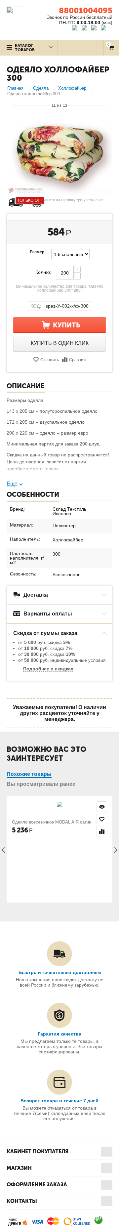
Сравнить (78, 360)
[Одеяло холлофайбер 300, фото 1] (59, 155)
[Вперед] (109, 105)
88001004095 (85, 10)
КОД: (35, 306)
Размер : (38, 252)
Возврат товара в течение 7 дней (59, 1100)
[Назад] (10, 105)
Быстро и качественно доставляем (60, 972)
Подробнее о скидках (48, 668)
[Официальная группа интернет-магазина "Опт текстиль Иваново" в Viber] (94, 28)
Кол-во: (43, 272)
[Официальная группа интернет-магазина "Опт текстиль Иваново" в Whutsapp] (106, 28)
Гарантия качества (59, 1034)
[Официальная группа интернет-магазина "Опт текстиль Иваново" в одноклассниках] (86, 28)
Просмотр (102, 806)
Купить (66, 325)
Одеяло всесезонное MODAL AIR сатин (51, 822)
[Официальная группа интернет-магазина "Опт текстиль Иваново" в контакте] (76, 28)
